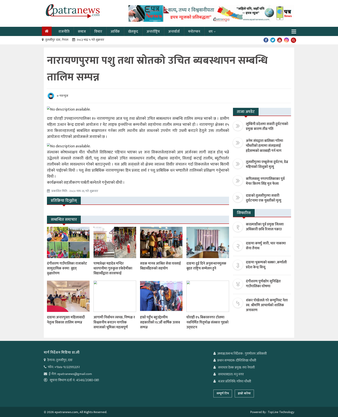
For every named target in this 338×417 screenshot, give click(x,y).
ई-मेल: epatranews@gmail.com (70, 374)
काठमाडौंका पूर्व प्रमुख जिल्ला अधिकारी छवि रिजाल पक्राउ (265, 227)
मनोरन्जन (194, 32)
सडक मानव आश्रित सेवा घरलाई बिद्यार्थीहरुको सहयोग (160, 266)
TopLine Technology (281, 412)
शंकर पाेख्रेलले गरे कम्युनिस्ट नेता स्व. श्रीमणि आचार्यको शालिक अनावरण (267, 305)
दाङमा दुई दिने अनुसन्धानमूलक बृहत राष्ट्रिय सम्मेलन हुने (206, 266)
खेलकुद (133, 32)
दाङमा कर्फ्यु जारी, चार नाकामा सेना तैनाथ (266, 245)
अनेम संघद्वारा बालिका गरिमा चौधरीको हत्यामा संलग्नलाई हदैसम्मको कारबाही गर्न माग (264, 146)
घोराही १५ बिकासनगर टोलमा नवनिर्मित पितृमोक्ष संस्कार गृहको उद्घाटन (207, 322)
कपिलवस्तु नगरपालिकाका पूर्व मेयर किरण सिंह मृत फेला (265, 181)
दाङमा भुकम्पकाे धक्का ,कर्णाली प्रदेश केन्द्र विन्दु (266, 264)
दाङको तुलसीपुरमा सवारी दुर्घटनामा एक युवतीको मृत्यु (263, 198)
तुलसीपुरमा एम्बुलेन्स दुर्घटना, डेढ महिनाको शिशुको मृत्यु (267, 164)
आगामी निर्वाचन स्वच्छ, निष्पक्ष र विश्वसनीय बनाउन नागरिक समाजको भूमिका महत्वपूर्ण (114, 322)
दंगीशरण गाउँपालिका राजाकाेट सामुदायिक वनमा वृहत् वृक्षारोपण (67, 268)
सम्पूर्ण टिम (223, 393)
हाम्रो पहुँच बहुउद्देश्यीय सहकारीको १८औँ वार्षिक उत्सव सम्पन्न (160, 322)
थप (211, 32)
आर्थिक (115, 32)
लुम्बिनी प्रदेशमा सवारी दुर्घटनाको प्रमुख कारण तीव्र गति (267, 126)
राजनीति (63, 32)
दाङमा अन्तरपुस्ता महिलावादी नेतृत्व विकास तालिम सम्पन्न (66, 319)
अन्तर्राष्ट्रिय (153, 32)
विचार (98, 32)
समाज (82, 32)
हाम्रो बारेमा (244, 393)
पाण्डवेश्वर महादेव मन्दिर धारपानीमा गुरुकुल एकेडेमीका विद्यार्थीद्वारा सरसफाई (112, 268)
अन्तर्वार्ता (174, 32)
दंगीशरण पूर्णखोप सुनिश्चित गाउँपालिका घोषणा (263, 283)
